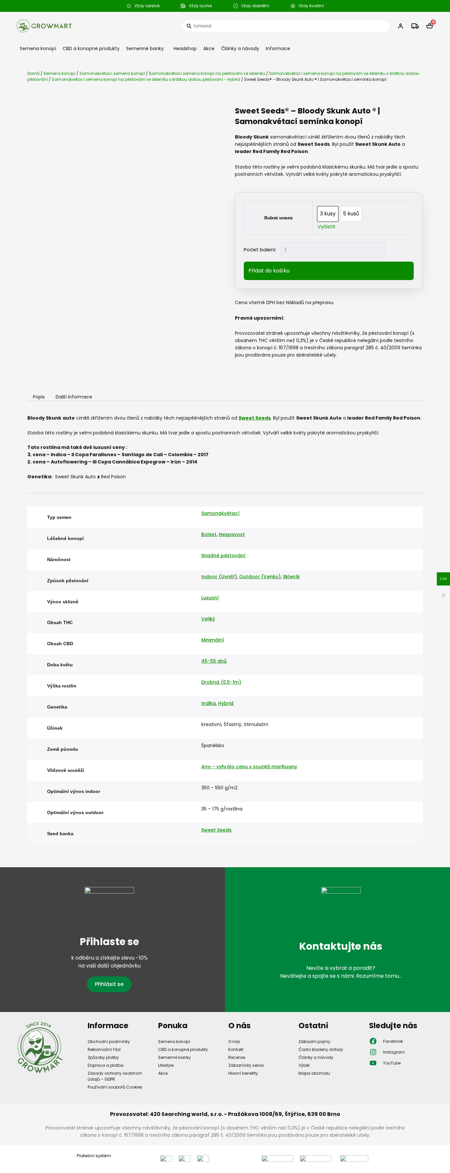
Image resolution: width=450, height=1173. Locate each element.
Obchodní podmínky (109, 1041)
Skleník (291, 576)
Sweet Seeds (216, 830)
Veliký (208, 619)
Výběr (304, 1065)
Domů (33, 73)
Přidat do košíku (269, 270)
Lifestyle (166, 1065)
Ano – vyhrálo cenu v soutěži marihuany (249, 766)
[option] (328, 213)
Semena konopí (38, 48)
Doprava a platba (106, 1065)
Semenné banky (145, 48)
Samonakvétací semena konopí (112, 73)
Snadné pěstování (223, 555)
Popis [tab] (39, 397)
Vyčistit (327, 226)
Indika (208, 703)
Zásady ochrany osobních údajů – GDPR (115, 1076)
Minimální (212, 640)
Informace (278, 48)
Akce (208, 48)
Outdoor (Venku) (260, 576)
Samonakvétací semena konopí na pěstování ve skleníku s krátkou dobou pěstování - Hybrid (146, 79)
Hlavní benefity (243, 1073)
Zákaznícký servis (246, 1065)
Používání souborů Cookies (115, 1087)
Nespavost (232, 534)
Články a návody (240, 48)
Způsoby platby (103, 1057)
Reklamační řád (104, 1049)
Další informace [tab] (74, 397)
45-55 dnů (214, 661)
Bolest (208, 534)
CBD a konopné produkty (91, 48)
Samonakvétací (220, 513)
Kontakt (235, 1049)
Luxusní (210, 597)
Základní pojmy (314, 1041)
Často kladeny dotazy (320, 1049)
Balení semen (278, 217)
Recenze (236, 1057)
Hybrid (226, 703)
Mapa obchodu (314, 1073)
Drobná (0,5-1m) (221, 682)
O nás (234, 1041)
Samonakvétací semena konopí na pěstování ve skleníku (207, 73)
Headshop (185, 48)
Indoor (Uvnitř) (219, 576)
